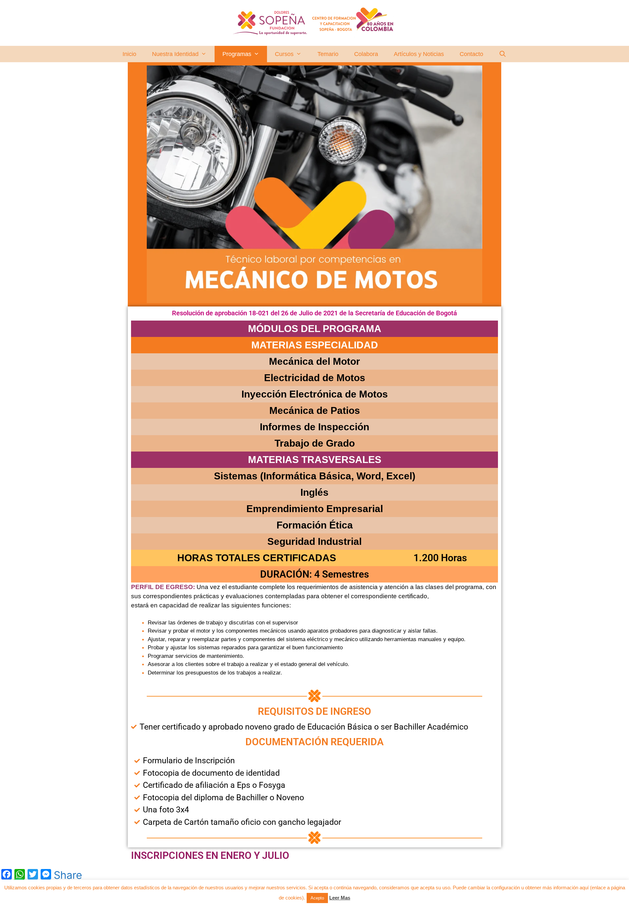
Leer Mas (339, 897)
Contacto (471, 54)
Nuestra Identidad (175, 54)
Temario (327, 54)
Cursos (284, 54)
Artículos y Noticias (419, 54)
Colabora (366, 54)
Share (68, 875)
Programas (236, 54)
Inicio (129, 54)
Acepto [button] (317, 898)
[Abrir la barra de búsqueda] (502, 54)
